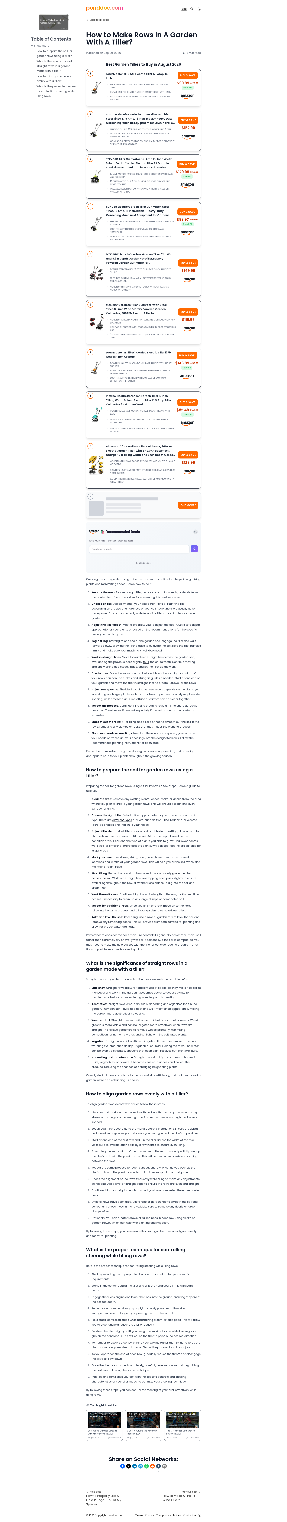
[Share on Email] (164, 1466)
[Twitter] (199, 1515)
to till (146, 662)
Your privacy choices (168, 1515)
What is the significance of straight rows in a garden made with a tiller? (54, 66)
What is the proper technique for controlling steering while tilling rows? (55, 91)
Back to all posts (99, 20)
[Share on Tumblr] (158, 1466)
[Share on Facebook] (122, 1466)
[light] (199, 9)
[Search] (192, 9)
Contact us (189, 1515)
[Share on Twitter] (128, 1466)
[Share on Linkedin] (134, 1466)
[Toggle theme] (195, 532)
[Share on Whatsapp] (146, 1466)
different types (122, 820)
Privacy (149, 1515)
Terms (139, 1515)
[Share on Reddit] (152, 1466)
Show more (41, 45)
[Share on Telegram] (140, 1466)
